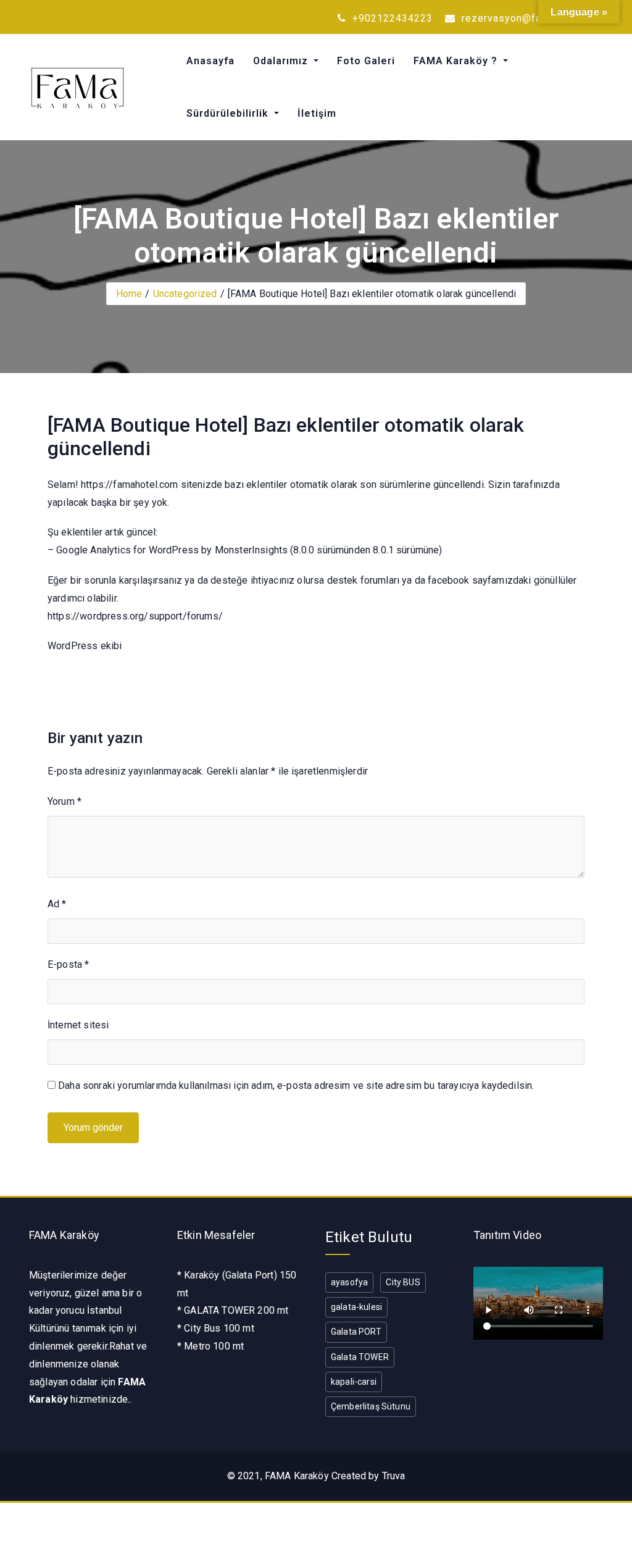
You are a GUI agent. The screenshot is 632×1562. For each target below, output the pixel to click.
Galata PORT (356, 1332)
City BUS (403, 1282)
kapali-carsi (353, 1382)
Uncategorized (185, 294)
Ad (57, 904)
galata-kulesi (356, 1307)
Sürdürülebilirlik (229, 113)
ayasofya (349, 1282)
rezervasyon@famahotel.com (531, 18)
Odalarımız (282, 61)
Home (129, 294)
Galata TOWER (360, 1357)
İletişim (316, 113)
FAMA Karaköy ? (457, 61)
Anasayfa (210, 61)
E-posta (68, 964)
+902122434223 (391, 18)
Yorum (64, 801)
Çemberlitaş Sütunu (370, 1406)
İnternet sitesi (78, 1025)
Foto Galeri (366, 61)
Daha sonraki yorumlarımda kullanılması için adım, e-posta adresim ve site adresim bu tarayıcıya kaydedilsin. (296, 1085)
